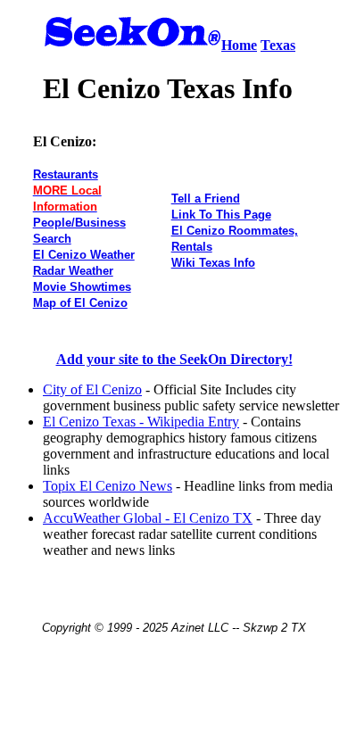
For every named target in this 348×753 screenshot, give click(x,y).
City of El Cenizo (92, 389)
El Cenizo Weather (84, 254)
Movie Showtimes (82, 287)
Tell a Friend (205, 198)
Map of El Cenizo (80, 303)
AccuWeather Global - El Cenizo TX (148, 517)
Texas (278, 45)
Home (239, 45)
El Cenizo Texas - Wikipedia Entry (141, 421)
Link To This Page (221, 214)
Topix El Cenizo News (107, 485)
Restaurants (65, 174)
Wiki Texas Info (213, 262)
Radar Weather (73, 270)
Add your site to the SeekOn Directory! (174, 359)
